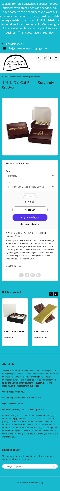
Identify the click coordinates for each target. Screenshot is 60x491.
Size (8, 182)
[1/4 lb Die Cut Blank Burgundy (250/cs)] (30, 126)
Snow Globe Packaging (33, 482)
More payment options (30, 224)
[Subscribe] (54, 466)
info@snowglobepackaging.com (27, 48)
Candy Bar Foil (41, 331)
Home (4, 76)
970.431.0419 (14, 44)
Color (8, 171)
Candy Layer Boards (14, 331)
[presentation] (51, 294)
